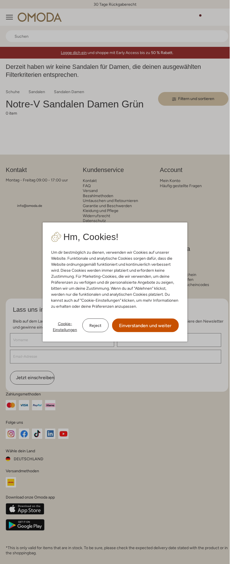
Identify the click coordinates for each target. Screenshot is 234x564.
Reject (95, 325)
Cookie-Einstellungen (65, 326)
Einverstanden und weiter (145, 325)
